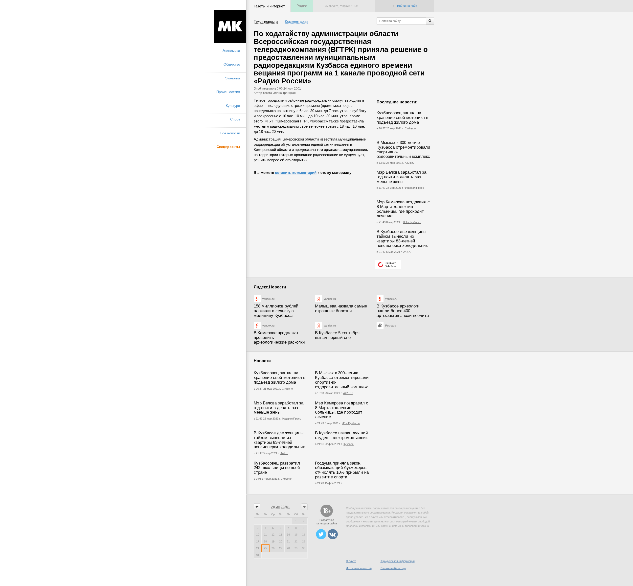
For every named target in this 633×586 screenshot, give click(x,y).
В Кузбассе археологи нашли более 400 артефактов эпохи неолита (403, 311)
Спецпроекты (228, 147)
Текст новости (266, 21)
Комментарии (296, 21)
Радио (301, 6)
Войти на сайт (407, 6)
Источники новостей (359, 568)
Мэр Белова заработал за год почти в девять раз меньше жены (401, 177)
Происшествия (228, 92)
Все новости (230, 133)
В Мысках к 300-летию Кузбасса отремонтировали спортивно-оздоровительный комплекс (403, 149)
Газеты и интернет (269, 6)
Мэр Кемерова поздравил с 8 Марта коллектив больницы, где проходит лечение (403, 209)
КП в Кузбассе (412, 222)
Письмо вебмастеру (393, 568)
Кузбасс (348, 444)
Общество (232, 64)
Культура (233, 106)
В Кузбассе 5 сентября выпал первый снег (337, 335)
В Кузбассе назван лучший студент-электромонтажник (341, 435)
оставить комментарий (295, 172)
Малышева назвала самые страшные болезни (341, 308)
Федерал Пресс (414, 187)
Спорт (235, 119)
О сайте (351, 561)
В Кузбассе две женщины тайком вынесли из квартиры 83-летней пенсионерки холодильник (402, 238)
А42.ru (407, 251)
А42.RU (409, 162)
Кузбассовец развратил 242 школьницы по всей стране (277, 468)
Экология (232, 78)
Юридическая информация (398, 561)
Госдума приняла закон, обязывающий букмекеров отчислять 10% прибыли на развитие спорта (342, 470)
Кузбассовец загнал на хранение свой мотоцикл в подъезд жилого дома (402, 117)
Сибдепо (410, 128)
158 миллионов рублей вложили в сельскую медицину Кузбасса (276, 311)
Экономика (231, 51)
